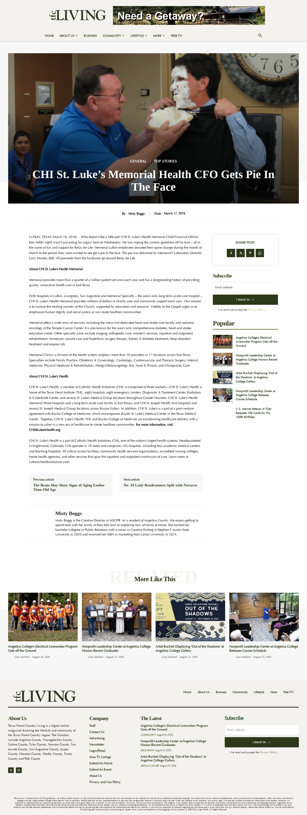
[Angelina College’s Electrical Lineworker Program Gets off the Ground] (222, 341)
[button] (260, 36)
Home (49, 36)
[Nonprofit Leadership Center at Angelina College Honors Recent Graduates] (222, 359)
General (138, 161)
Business (90, 36)
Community (112, 36)
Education (147, 750)
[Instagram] (19, 770)
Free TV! (176, 36)
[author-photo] (11, 656)
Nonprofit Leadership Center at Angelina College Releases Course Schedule (255, 395)
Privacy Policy (256, 309)
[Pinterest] (250, 253)
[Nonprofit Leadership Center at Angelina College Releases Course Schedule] (222, 395)
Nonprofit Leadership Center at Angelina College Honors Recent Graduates (256, 359)
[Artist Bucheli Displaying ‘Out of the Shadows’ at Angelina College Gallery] (222, 377)
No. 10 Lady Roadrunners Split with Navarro (160, 485)
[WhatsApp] (260, 253)
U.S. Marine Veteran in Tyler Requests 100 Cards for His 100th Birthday (253, 413)
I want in (243, 299)
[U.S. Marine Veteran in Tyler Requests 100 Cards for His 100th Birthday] (222, 413)
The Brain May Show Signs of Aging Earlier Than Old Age (69, 487)
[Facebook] (231, 253)
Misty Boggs (136, 214)
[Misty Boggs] (39, 523)
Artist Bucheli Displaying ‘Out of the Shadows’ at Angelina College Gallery (256, 377)
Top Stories (165, 161)
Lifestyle (137, 36)
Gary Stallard (21, 657)
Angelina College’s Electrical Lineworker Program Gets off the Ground (256, 342)
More (157, 36)
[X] (240, 253)
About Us (67, 36)
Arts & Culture (150, 765)
